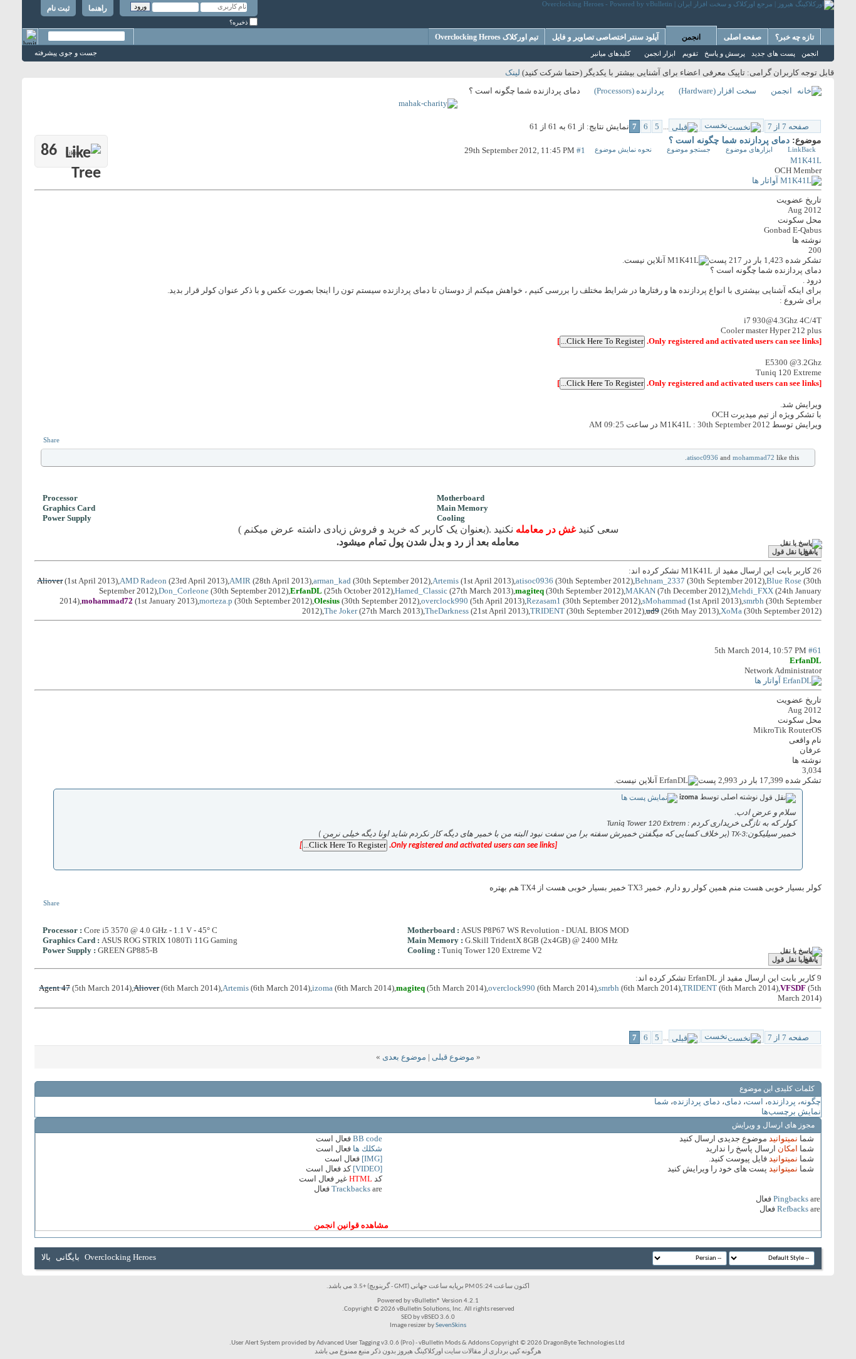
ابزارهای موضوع (749, 149)
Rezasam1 (543, 600)
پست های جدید (773, 53)
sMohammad (664, 600)
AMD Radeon (143, 580)
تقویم (690, 53)
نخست (716, 125)
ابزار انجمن (660, 53)
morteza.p (215, 600)
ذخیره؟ (239, 22)
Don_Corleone (184, 590)
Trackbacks (350, 1188)
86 (60, 150)
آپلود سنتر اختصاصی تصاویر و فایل (605, 37)
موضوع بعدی (404, 1057)
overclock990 (444, 600)
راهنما (97, 8)
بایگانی (68, 1257)
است (754, 1101)
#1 (581, 150)
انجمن (691, 37)
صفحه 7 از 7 (788, 126)
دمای (732, 1101)
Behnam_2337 (660, 580)
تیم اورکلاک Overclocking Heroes (486, 37)
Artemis (445, 580)
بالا (46, 1257)
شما (661, 1101)
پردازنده (782, 1101)
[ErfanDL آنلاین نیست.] (788, 680)
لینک (512, 72)
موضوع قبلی (453, 1057)
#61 (815, 650)
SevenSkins (451, 1325)
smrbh (753, 600)
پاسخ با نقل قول (795, 551)
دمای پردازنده (696, 1101)
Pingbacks (790, 1198)
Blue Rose (783, 580)
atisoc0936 (702, 457)
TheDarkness (447, 611)
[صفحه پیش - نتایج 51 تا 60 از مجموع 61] (685, 125)
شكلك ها (367, 1148)
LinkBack (802, 149)
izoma (322, 988)
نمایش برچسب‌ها (791, 1111)
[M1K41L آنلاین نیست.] (787, 180)
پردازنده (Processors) (629, 90)
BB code (367, 1138)
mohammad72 (754, 457)
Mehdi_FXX (752, 590)
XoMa (731, 611)
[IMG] (372, 1158)
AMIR (240, 580)
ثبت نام (58, 8)
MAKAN (640, 590)
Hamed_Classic (421, 590)
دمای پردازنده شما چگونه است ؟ (729, 140)
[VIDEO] (367, 1168)
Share (51, 440)
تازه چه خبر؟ (794, 37)
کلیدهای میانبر (610, 53)
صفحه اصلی (742, 37)
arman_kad (332, 580)
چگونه (810, 1101)
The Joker (340, 611)
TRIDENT (547, 611)
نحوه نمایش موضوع (623, 149)
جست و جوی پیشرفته (65, 52)
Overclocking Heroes (120, 1257)
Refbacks (792, 1208)
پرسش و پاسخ (724, 53)
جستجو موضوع (689, 149)
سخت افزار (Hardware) (717, 90)
